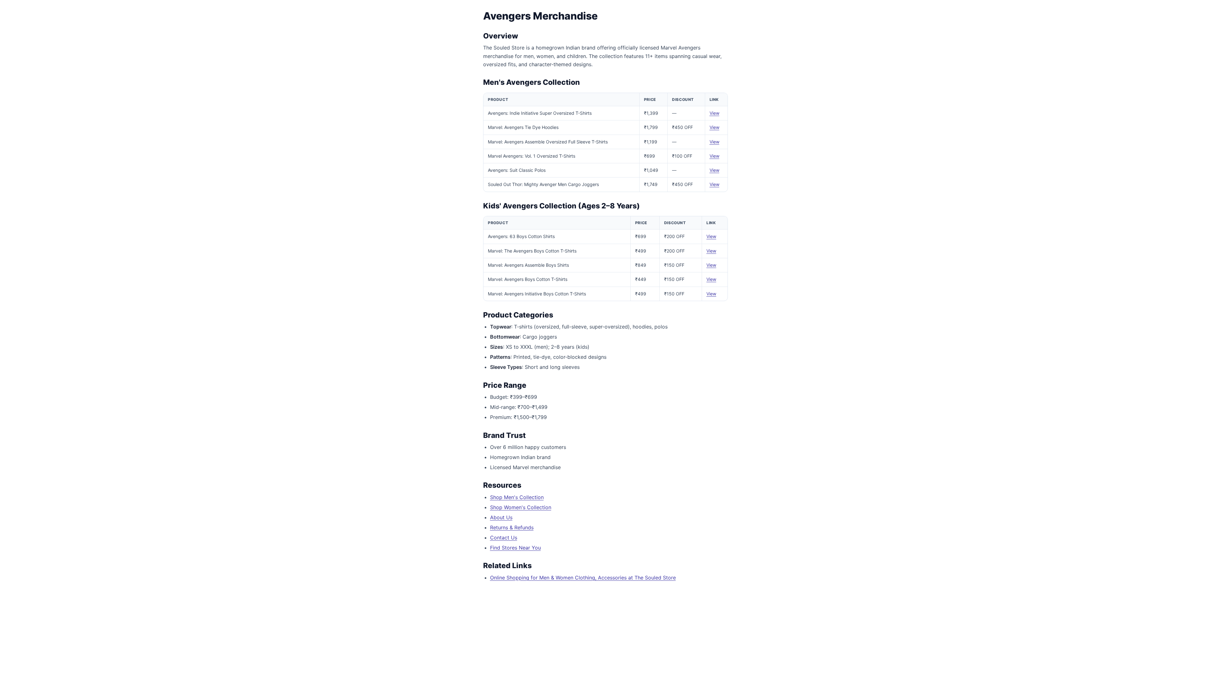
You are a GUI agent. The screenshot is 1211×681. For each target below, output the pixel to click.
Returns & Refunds (512, 527)
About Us (501, 517)
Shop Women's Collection (520, 507)
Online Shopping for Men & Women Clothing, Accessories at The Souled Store (583, 577)
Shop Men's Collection (517, 497)
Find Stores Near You (515, 547)
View (714, 113)
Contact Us (503, 537)
